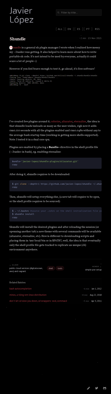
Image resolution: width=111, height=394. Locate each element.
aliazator (67, 121)
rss (97, 29)
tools (60, 268)
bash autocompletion (20, 288)
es (78, 29)
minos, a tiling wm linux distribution (27, 294)
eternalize (80, 121)
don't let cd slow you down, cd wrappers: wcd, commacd (38, 300)
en (69, 29)
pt (88, 29)
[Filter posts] (79, 12)
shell (51, 268)
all (60, 29)
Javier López (21, 14)
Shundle (15, 48)
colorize (55, 121)
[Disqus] (55, 343)
